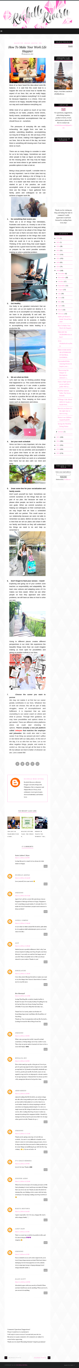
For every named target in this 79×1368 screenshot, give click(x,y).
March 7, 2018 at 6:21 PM (22, 1254)
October (61, 281)
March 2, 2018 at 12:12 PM (22, 996)
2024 (58, 246)
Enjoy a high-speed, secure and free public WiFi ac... (64, 384)
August (60, 289)
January (61, 432)
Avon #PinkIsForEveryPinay (65, 343)
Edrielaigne (20, 970)
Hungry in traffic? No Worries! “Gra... (40, 834)
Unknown (19, 893)
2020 (58, 262)
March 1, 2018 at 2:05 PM (22, 858)
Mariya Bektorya (22, 1208)
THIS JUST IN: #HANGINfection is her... (13, 834)
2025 (58, 242)
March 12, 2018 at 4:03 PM (22, 1282)
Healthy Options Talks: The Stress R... (27, 834)
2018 (58, 270)
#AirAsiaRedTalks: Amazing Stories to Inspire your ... (65, 363)
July (59, 293)
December (61, 273)
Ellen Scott (20, 1279)
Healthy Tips (18, 43)
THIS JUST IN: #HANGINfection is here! (65, 334)
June (60, 297)
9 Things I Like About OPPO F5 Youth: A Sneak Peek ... (65, 402)
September (62, 285)
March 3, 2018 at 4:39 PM (22, 1164)
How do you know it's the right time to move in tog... (65, 410)
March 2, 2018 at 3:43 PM (22, 1061)
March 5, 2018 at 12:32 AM (22, 1181)
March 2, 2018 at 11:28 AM (22, 973)
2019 (58, 266)
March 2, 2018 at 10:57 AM (22, 896)
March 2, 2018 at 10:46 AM (22, 878)
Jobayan (27, 43)
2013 (58, 453)
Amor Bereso (20, 1091)
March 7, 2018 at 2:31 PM (22, 1232)
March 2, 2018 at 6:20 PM (22, 1093)
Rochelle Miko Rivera (34, 779)
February (61, 314)
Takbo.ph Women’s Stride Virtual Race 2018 (65, 319)
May (59, 302)
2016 (58, 441)
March (60, 310)
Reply (45, 866)
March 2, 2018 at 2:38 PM (22, 1036)
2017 (58, 437)
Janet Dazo (20, 1229)
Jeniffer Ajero (21, 1178)
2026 (58, 238)
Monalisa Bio (21, 1058)
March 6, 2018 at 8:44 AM (22, 1211)
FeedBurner (67, 479)
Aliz (17, 943)
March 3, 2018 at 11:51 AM (22, 1133)
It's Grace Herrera (23, 1161)
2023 (58, 250)
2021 (58, 258)
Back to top (68, 1365)
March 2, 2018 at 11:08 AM (22, 946)
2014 (58, 449)
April (60, 306)
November (61, 277)
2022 (58, 254)
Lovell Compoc (21, 920)
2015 (58, 445)
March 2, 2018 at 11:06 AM (22, 923)
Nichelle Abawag (22, 875)
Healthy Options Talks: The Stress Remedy (64, 393)
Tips (40, 43)
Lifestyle (34, 43)
